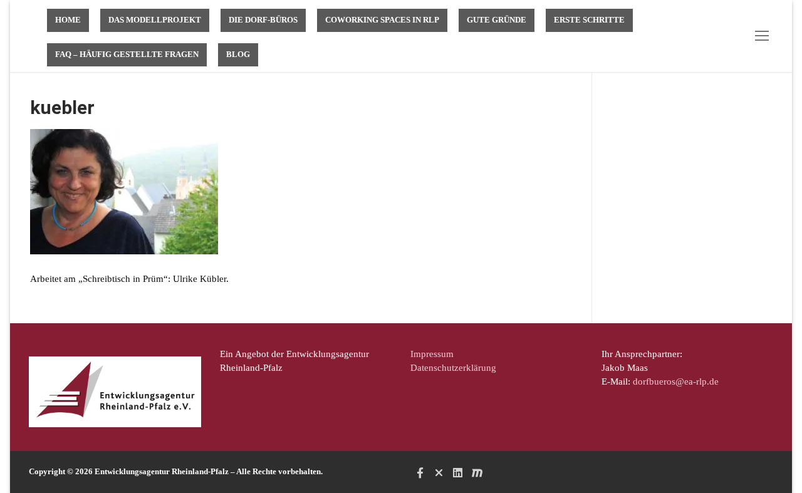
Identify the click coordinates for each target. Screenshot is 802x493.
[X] (438, 473)
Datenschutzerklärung (453, 368)
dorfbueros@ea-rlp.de (676, 381)
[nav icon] (764, 36)
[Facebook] (420, 473)
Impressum (432, 354)
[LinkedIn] (458, 473)
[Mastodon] (477, 473)
